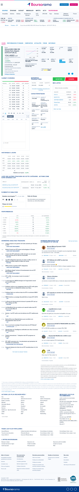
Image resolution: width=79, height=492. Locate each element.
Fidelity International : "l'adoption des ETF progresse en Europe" (20, 336)
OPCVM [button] (44, 14)
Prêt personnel (31, 445)
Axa (2, 397)
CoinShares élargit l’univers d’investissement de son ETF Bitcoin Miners (20, 270)
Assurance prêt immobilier (59, 442)
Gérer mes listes (57, 109)
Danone (3, 408)
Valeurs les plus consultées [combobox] (61, 88)
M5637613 (60, 316)
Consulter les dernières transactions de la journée (40, 89)
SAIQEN (60, 343)
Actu (44, 10)
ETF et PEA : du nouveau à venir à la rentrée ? (17, 276)
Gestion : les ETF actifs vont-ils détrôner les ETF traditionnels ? (21, 313)
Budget (21, 10)
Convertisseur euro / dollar (46, 435)
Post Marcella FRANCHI (65, 410)
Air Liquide (42, 406)
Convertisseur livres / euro (66, 431)
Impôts (38, 10)
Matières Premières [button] (66, 14)
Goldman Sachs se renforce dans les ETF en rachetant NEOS (21, 292)
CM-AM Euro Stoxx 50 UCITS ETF (10, 185)
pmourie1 (46, 331)
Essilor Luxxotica (6, 400)
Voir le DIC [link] (43, 127)
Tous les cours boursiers (8, 433)
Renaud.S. (46, 269)
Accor (41, 408)
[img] (28, 187)
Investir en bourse (57, 443)
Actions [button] (12, 14)
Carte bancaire (5, 445)
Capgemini (43, 410)
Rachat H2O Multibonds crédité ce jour (60, 336)
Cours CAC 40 (5, 435)
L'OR (48, 350)
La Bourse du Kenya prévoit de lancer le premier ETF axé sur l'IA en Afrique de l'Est (21, 302)
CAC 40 (3, 18)
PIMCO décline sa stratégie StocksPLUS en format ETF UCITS (21, 297)
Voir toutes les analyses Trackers (19, 352)
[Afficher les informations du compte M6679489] (44, 247)
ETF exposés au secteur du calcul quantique (60, 292)
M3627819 (46, 357)
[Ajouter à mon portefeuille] (69, 73)
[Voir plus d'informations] (18, 192)
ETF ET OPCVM (51, 248)
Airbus (41, 404)
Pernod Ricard (43, 400)
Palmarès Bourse (25, 433)
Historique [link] (51, 43)
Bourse (5, 10)
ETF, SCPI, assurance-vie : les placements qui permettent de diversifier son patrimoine (21, 342)
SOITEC (56, 105)
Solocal (22, 408)
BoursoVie (62, 62)
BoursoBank (53, 10)
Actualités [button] (5, 14)
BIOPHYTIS (56, 97)
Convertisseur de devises (46, 431)
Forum (75, 14)
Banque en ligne (5, 442)
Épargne (13, 10)
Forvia (22, 404)
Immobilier (29, 10)
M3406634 (46, 343)
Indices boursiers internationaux (28, 431)
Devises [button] (56, 14)
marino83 (60, 269)
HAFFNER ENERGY (58, 99)
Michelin (4, 402)
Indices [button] (18, 14)
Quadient (23, 406)
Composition (29, 43)
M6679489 (46, 255)
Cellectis (4, 406)
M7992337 (46, 285)
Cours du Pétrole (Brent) (27, 435)
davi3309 (61, 301)
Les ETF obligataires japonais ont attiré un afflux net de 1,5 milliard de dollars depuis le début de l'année (21, 260)
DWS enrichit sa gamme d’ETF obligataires (16, 265)
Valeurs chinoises (52, 276)
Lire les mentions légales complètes (47, 379)
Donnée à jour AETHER (65, 417)
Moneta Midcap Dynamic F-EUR (56, 246)
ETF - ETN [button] (37, 14)
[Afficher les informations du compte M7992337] (44, 277)
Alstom (22, 402)
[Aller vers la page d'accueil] (39, 5)
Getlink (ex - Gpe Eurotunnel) (9, 410)
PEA (60, 60)
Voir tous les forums (73, 241)
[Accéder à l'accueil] (2, 25)
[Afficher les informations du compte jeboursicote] (44, 294)
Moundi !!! (62, 424)
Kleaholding (43, 413)
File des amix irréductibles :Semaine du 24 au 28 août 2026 (68, 402)
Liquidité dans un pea (55, 309)
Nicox (3, 413)
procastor (61, 285)
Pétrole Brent (57, 102)
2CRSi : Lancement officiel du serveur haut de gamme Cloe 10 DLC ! (67, 413)
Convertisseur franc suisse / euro (68, 433)
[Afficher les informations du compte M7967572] (44, 310)
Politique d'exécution (10, 74)
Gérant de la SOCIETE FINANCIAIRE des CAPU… (61, 323)
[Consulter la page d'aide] (58, 4)
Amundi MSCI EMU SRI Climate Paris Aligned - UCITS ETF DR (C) (12, 51)
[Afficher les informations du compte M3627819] (44, 351)
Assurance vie (30, 442)
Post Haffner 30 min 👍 (65, 419)
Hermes (42, 397)
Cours (3, 43)
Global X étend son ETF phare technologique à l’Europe (20, 249)
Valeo (22, 411)
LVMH (3, 411)
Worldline (42, 411)
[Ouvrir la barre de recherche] (56, 4)
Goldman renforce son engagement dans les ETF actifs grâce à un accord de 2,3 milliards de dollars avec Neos (21, 287)
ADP (22, 413)
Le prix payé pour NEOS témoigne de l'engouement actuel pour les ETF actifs (20, 281)
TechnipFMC (24, 410)
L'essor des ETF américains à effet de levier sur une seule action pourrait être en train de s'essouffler (20, 254)
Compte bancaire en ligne (8, 443)
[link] (3, 461)
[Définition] (48, 59)
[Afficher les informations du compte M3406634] (44, 337)
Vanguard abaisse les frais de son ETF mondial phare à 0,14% (21, 347)
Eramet (22, 400)
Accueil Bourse (5, 431)
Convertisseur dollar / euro (46, 433)
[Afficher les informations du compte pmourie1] (44, 325)
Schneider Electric (6, 404)
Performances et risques (15, 43)
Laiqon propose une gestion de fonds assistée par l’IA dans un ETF (21, 244)
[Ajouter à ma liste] (72, 73)
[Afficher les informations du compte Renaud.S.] (44, 261)
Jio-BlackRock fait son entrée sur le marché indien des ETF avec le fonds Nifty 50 (21, 308)
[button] (2, 4)
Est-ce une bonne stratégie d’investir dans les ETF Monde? (21, 325)
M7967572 (46, 316)
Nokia (22, 397)
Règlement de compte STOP (67, 405)
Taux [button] (50, 14)
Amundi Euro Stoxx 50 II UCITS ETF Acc (11, 187)
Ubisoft (42, 402)
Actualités (37, 43)
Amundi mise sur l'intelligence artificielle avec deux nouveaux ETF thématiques (21, 330)
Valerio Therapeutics (45, 398)
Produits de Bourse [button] (27, 14)
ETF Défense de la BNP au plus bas (57, 260)
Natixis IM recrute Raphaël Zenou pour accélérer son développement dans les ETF (19, 319)
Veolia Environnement (26, 398)
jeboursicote (46, 301)
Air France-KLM (5, 398)
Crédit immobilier (31, 443)
